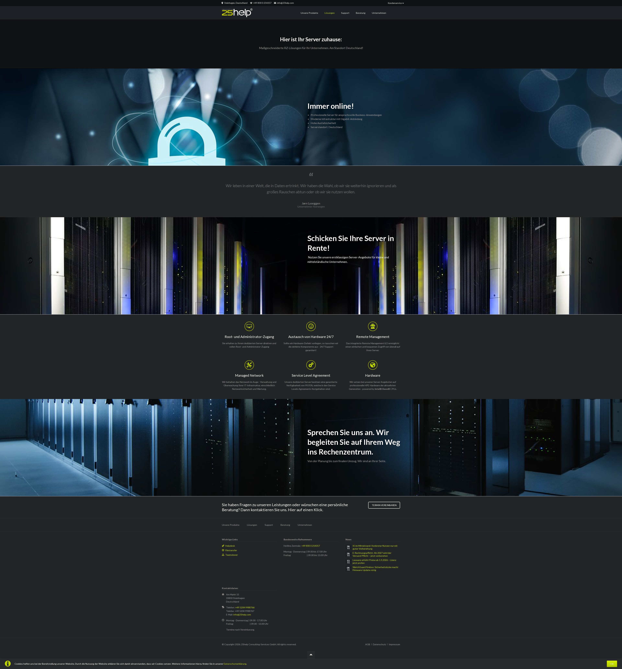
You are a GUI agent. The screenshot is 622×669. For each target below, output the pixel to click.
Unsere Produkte (230, 524)
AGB (367, 644)
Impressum (394, 644)
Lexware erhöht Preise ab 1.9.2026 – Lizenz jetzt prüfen (374, 561)
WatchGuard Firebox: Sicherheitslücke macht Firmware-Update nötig (375, 568)
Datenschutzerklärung (235, 663)
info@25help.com (242, 614)
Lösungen (252, 524)
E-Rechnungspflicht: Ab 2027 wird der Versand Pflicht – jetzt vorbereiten (372, 554)
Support (269, 524)
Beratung (285, 524)
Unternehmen (305, 524)
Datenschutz (379, 644)
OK (612, 663)
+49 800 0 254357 (310, 545)
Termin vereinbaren (384, 505)
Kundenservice (395, 3)
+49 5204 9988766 (244, 607)
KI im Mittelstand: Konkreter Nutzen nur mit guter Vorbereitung (375, 547)
